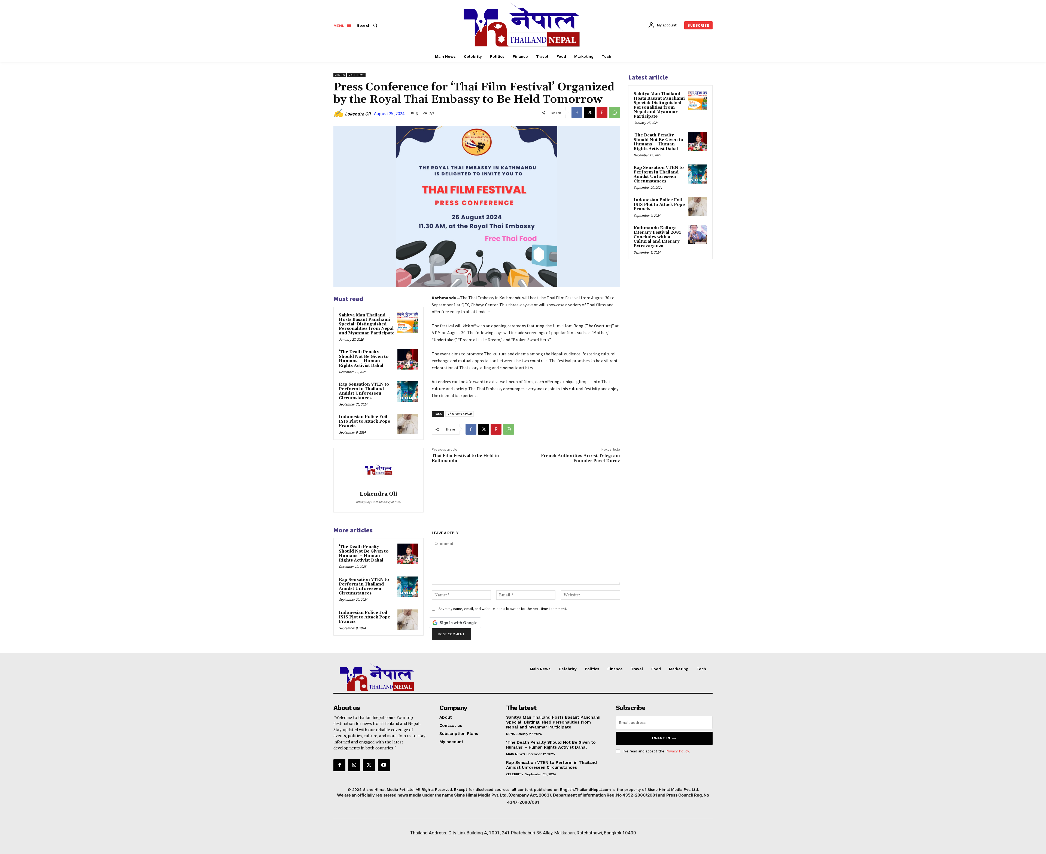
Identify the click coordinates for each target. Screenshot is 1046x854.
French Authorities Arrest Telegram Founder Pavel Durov (580, 458)
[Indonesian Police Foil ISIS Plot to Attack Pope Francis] (407, 424)
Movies (340, 75)
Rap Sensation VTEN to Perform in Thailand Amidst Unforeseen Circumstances (364, 391)
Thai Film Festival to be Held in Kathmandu (465, 458)
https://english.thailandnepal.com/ (378, 502)
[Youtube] (384, 765)
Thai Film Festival (460, 414)
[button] (368, 25)
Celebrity (515, 774)
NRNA (510, 734)
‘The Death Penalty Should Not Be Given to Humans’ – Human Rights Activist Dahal (363, 358)
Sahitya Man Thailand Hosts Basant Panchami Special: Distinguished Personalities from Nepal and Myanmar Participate (366, 324)
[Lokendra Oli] (378, 470)
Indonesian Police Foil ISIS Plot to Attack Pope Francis (364, 421)
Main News (356, 75)
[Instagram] (354, 765)
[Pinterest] (602, 112)
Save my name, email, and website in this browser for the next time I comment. (503, 608)
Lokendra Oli (357, 114)
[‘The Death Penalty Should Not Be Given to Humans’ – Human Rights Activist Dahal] (407, 359)
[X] (589, 112)
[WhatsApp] (614, 112)
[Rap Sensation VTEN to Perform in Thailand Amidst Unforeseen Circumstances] (407, 391)
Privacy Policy (677, 751)
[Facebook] (576, 112)
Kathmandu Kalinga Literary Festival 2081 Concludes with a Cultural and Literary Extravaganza (657, 237)
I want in (661, 738)
